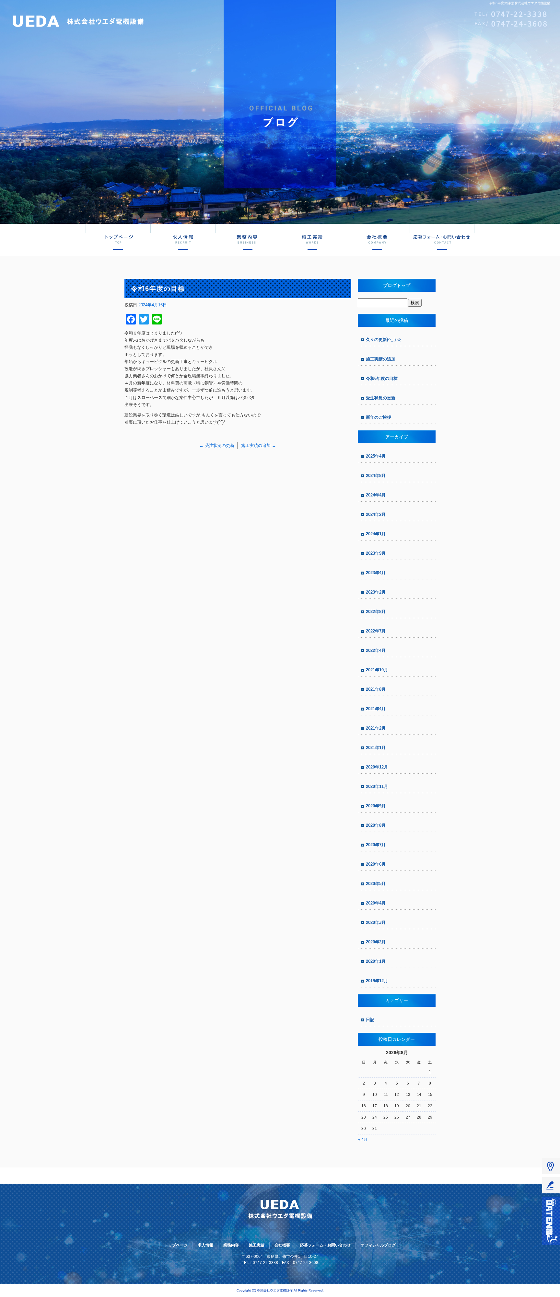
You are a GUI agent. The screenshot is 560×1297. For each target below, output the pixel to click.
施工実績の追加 (258, 445)
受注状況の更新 (216, 445)
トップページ (118, 239)
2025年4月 (376, 456)
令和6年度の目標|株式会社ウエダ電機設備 (519, 3)
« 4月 (363, 1139)
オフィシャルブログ (378, 1245)
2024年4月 (376, 495)
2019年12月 (377, 980)
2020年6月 (376, 864)
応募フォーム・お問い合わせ (442, 239)
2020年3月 (376, 922)
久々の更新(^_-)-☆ (383, 339)
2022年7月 (376, 631)
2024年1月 (376, 533)
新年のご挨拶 (378, 417)
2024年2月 (376, 514)
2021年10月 (377, 669)
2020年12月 (377, 767)
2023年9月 (376, 553)
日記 (370, 1019)
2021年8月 (376, 689)
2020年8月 (376, 825)
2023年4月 (376, 572)
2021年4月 (376, 708)
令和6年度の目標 (382, 378)
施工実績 (312, 239)
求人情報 (182, 239)
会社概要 (377, 239)
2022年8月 (376, 611)
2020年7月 (376, 844)
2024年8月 (376, 475)
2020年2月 (376, 941)
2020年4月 (376, 903)
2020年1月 (376, 961)
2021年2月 (376, 728)
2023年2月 (376, 592)
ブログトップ (396, 285)
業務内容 (247, 239)
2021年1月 (376, 747)
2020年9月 (376, 805)
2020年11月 (377, 786)
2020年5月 (376, 883)
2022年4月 (376, 650)
